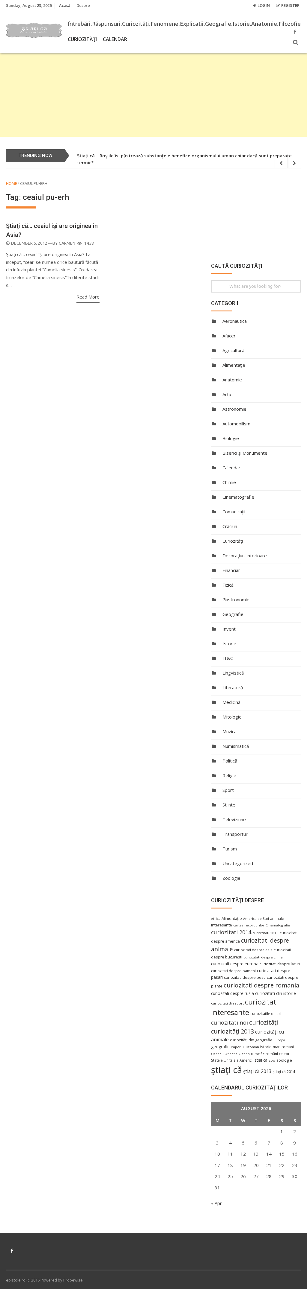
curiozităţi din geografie (251, 1040)
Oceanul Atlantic (224, 1054)
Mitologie (232, 717)
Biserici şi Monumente (244, 453)
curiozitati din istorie (275, 993)
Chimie (229, 482)
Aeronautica (234, 321)
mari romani (283, 1046)
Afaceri (229, 336)
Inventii (229, 629)
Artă (226, 394)
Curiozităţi (82, 39)
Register (290, 5)
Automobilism (236, 424)
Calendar (115, 39)
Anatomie (232, 380)
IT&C (227, 658)
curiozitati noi (229, 1022)
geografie (220, 1046)
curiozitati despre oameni (233, 970)
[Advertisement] (153, 95)
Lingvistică (233, 673)
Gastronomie (235, 599)
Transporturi (235, 834)
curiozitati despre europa (234, 964)
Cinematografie (238, 497)
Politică (229, 761)
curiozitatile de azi (265, 1013)
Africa (215, 919)
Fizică (228, 585)
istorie (266, 1046)
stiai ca (261, 1060)
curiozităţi (263, 1022)
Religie (229, 775)
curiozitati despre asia (253, 949)
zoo (272, 1060)
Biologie (230, 438)
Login (264, 5)
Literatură (232, 687)
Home (11, 183)
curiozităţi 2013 (232, 1031)
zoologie (284, 1060)
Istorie (229, 643)
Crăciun (229, 526)
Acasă (64, 5)
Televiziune (234, 819)
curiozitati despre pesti (245, 977)
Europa (279, 1040)
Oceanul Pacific (251, 1053)
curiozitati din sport (227, 1003)
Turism (229, 849)
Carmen (67, 243)
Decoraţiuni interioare (244, 555)
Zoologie (231, 878)
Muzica (229, 731)
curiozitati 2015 (265, 933)
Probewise (73, 1280)
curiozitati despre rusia (232, 993)
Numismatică (235, 746)
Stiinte (228, 805)
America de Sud (256, 918)
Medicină (231, 702)
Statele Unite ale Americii (232, 1060)
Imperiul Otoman (245, 1047)
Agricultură (233, 350)
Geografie (232, 614)
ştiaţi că (226, 1070)
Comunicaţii (233, 512)
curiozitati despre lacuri (280, 963)
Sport (228, 790)
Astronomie (234, 409)
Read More (88, 297)
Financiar (231, 570)
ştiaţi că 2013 (257, 1071)
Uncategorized (237, 863)
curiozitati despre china (263, 957)
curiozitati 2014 (231, 932)
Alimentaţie (233, 365)
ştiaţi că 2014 (284, 1071)
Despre (83, 5)
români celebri (278, 1053)
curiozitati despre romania (261, 985)
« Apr (216, 1203)
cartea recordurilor (248, 925)
